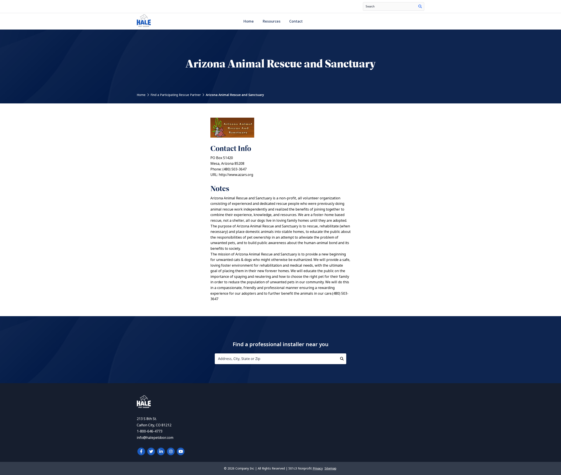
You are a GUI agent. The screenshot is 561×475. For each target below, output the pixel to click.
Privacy (318, 468)
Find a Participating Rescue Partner (176, 95)
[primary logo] (144, 26)
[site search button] (420, 6)
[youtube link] (181, 451)
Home (248, 21)
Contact (296, 21)
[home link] (144, 406)
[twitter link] (151, 451)
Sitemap (330, 468)
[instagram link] (171, 451)
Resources (271, 21)
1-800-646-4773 (149, 431)
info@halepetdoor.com (155, 437)
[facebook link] (141, 451)
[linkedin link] (161, 451)
